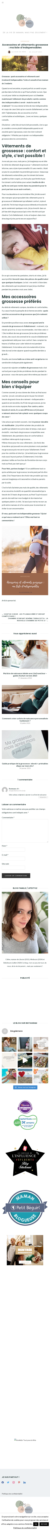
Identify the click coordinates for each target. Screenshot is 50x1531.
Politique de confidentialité (12, 1494)
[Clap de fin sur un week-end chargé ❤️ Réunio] (9, 1076)
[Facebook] (3, 1482)
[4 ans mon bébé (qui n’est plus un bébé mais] (40, 1060)
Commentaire (8, 817)
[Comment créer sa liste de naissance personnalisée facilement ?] (25, 699)
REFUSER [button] (44, 1524)
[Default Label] (19, 1482)
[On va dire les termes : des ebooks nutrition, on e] (40, 1044)
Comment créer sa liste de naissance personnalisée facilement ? (25, 719)
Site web (5, 864)
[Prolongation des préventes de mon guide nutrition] (40, 1076)
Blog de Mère (19, 51)
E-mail (5, 855)
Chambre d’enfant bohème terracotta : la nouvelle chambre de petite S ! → (28, 619)
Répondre (43, 797)
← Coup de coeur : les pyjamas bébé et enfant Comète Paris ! (23, 615)
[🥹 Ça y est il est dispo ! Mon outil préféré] (9, 1060)
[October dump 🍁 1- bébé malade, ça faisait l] (9, 1044)
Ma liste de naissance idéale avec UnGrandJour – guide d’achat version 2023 (25, 674)
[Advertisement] (20, 997)
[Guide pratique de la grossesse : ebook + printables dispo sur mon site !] (25, 744)
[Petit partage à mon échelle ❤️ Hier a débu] (25, 1076)
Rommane (12, 789)
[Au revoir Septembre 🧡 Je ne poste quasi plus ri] (25, 1044)
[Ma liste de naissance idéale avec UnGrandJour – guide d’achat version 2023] (25, 654)
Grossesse (25, 41)
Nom (4, 846)
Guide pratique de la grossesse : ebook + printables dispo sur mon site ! (25, 764)
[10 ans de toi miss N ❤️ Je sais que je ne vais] (25, 1060)
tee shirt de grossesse (14, 211)
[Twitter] (8, 1482)
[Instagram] (14, 1482)
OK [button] (36, 1524)
